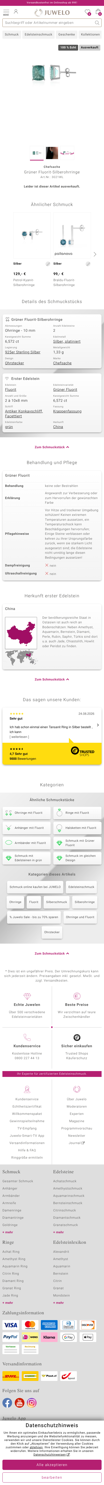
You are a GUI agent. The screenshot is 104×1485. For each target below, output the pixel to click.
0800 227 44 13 (27, 1058)
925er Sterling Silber (22, 352)
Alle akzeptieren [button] (52, 1465)
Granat (58, 1288)
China (58, 427)
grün (9, 427)
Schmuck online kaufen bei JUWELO (35, 887)
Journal (75, 1143)
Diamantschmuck (67, 1218)
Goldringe (10, 1225)
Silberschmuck (56, 902)
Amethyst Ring (13, 1259)
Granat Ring (11, 1288)
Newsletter (76, 1136)
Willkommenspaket (27, 1114)
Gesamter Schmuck (17, 1181)
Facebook (7, 1403)
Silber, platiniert (67, 341)
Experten (77, 1114)
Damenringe (12, 1210)
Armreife (9, 1203)
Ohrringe (15, 902)
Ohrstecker (14, 363)
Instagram (32, 1403)
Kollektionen (90, 34)
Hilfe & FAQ (27, 1150)
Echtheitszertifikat (27, 1106)
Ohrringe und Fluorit (80, 917)
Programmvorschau (76, 1128)
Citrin (57, 1281)
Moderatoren (77, 1106)
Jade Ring (10, 1295)
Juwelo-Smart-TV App (27, 1136)
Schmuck (12, 34)
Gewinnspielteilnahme (27, 1121)
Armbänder (11, 1196)
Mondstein (61, 1295)
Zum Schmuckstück (50, 447)
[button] (6, 12)
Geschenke (66, 34)
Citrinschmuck (64, 1210)
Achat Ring (11, 1252)
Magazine (76, 1121)
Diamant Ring (13, 1281)
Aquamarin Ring (15, 1266)
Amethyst (60, 1259)
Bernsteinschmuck (67, 1203)
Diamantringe (13, 1218)
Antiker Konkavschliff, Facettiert (24, 414)
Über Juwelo (77, 1099)
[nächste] (94, 254)
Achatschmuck (65, 1181)
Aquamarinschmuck (69, 1196)
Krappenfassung (67, 411)
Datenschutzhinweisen (49, 1455)
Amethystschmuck (67, 1188)
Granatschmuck (65, 1225)
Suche (97, 23)
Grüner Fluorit (65, 390)
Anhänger (9, 1188)
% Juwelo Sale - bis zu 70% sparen (34, 917)
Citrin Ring (10, 1273)
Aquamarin (61, 1266)
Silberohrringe (85, 902)
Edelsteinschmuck (38, 34)
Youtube (19, 1403)
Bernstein (60, 1273)
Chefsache (62, 363)
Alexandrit (61, 1252)
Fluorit (10, 390)
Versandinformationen (27, 1143)
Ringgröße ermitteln (27, 1157)
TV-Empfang (27, 1128)
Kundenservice (27, 1099)
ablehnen (36, 1447)
